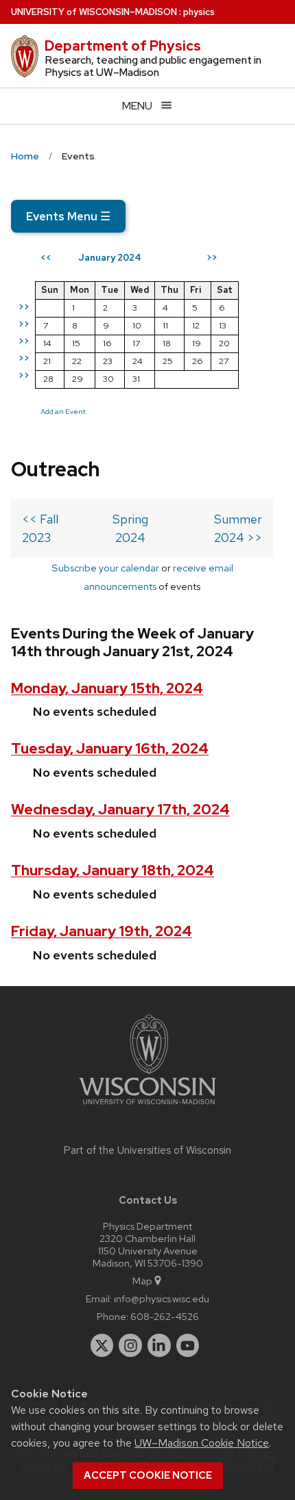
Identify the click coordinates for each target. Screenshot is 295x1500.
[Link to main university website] (147, 1107)
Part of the (147, 1150)
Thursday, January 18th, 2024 (112, 870)
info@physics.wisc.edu (161, 1298)
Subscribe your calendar (105, 567)
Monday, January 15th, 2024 (107, 688)
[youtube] (188, 1345)
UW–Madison (94, 12)
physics (199, 12)
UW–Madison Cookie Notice (201, 1443)
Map (142, 1280)
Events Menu (68, 216)
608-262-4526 (164, 1316)
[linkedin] (159, 1345)
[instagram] (130, 1345)
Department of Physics (123, 46)
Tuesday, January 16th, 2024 (110, 748)
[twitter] (102, 1345)
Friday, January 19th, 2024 (101, 931)
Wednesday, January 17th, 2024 (120, 809)
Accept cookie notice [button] (148, 1475)
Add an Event (63, 411)
